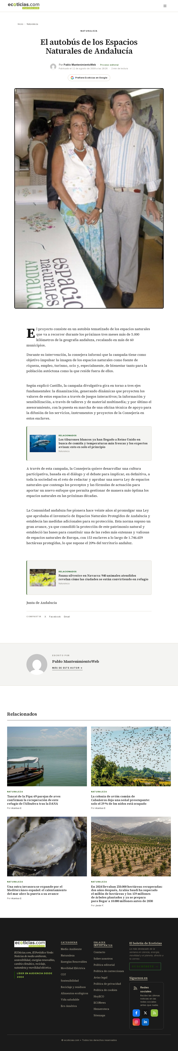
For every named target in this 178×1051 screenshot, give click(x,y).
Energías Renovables (74, 962)
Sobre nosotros (103, 958)
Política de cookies (105, 990)
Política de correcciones (109, 971)
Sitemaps (99, 1015)
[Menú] (164, 5)
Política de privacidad (107, 984)
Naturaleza (32, 24)
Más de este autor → (67, 668)
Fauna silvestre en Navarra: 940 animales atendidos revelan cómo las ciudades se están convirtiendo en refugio (103, 577)
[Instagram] (136, 1022)
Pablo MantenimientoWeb (80, 64)
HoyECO (99, 996)
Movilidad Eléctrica (73, 968)
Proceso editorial (109, 65)
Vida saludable (70, 999)
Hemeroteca (101, 1009)
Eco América (69, 1006)
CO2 (63, 974)
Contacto (99, 952)
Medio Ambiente (71, 949)
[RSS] (154, 1013)
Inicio (20, 24)
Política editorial (104, 965)
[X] (145, 1013)
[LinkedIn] (145, 1022)
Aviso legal (100, 977)
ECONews (100, 1002)
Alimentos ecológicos (74, 993)
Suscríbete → (145, 966)
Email (67, 616)
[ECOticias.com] (23, 6)
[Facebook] (136, 1013)
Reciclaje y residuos (73, 987)
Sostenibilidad (70, 980)
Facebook (55, 616)
